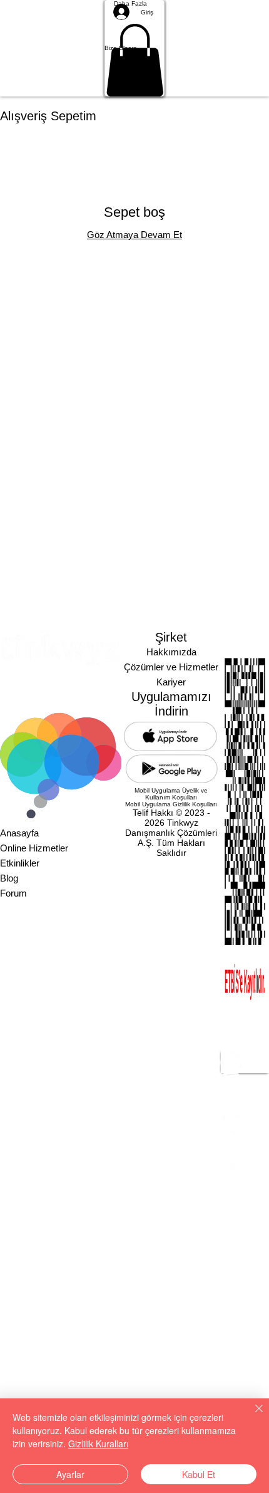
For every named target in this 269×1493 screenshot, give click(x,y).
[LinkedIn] (245, 1060)
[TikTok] (245, 1140)
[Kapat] (251, 1416)
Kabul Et (198, 1474)
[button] (134, 48)
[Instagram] (245, 1080)
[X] (245, 1100)
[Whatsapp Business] (245, 1160)
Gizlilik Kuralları (98, 1443)
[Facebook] (245, 1120)
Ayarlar (70, 1474)
